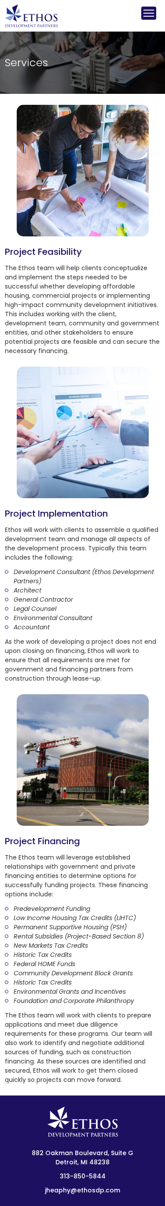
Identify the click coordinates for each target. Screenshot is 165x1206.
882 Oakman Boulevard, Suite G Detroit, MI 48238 (82, 1158)
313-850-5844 (83, 1176)
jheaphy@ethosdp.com (82, 1190)
